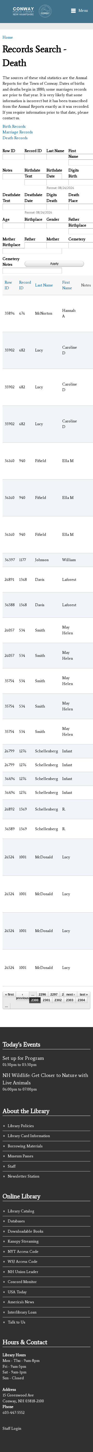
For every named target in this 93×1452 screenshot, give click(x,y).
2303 (69, 1000)
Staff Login (12, 1428)
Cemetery (76, 239)
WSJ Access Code (22, 1261)
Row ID (9, 150)
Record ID (33, 150)
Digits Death (52, 198)
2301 (46, 1000)
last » (84, 994)
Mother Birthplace (11, 242)
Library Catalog (21, 1211)
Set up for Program (23, 1058)
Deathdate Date (33, 198)
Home (8, 37)
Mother (53, 239)
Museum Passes (20, 1156)
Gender (53, 219)
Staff (12, 1166)
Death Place (73, 198)
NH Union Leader (23, 1271)
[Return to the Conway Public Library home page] (31, 15)
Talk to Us (16, 1322)
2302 (58, 1000)
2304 (81, 1000)
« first (9, 994)
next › (70, 994)
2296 (42, 994)
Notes (7, 170)
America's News (21, 1302)
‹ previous (22, 996)
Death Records (15, 138)
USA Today (17, 1292)
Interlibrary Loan (22, 1312)
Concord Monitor (22, 1281)
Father (30, 239)
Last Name (55, 150)
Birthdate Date (54, 173)
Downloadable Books (25, 1231)
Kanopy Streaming (23, 1241)
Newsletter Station (23, 1176)
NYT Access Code (23, 1251)
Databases (16, 1221)
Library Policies (21, 1126)
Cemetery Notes (11, 262)
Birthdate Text (32, 173)
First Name (73, 153)
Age (6, 219)
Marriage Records (18, 132)
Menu (83, 10)
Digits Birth (73, 173)
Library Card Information (29, 1136)
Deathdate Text (11, 198)
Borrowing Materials (25, 1146)
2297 (54, 994)
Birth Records (14, 126)
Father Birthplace (77, 222)
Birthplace (33, 219)
